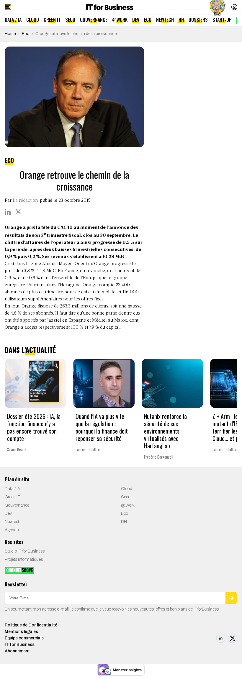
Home (10, 34)
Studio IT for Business (25, 551)
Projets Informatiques (24, 559)
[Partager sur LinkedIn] (8, 212)
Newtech (165, 19)
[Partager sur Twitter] (18, 212)
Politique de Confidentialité (31, 625)
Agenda (12, 530)
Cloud (32, 19)
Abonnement (17, 651)
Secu (70, 19)
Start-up (222, 19)
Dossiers (198, 19)
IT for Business (20, 644)
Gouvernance (93, 19)
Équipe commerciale (24, 638)
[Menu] (8, 7)
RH (181, 19)
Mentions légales (21, 631)
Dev (135, 19)
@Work (119, 19)
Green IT (52, 19)
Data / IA (13, 19)
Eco (147, 19)
